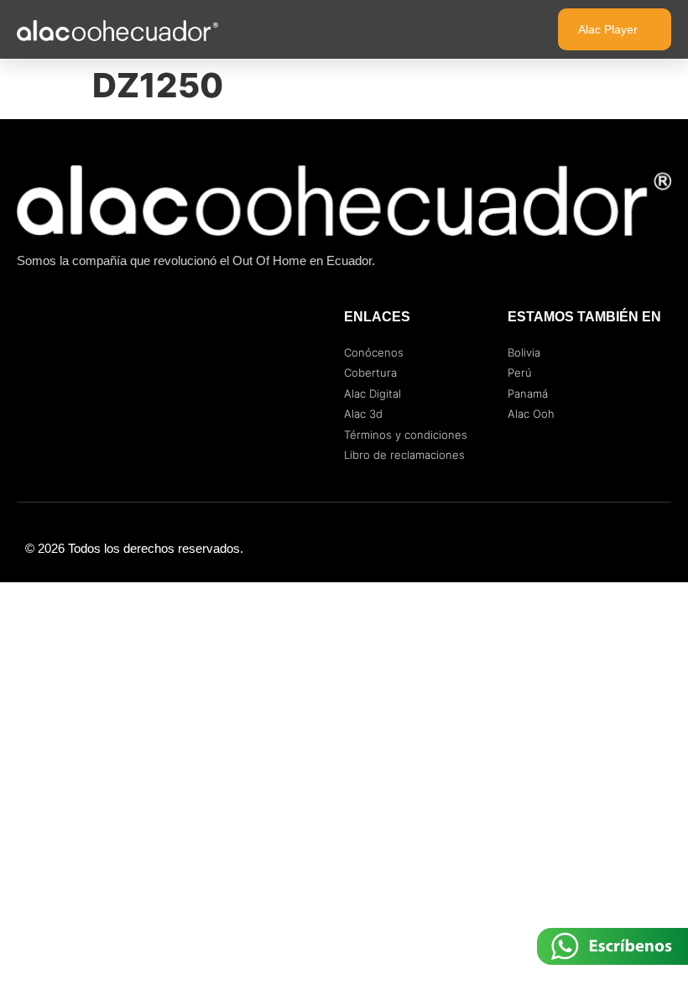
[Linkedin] (654, 548)
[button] (510, 29)
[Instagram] (620, 548)
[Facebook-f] (587, 548)
